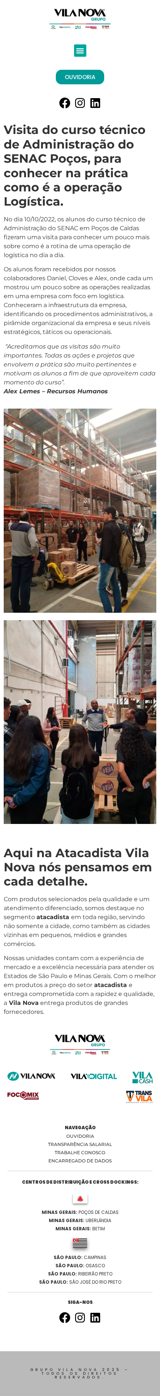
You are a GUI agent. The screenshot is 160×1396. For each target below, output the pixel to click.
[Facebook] (64, 103)
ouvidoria (80, 1136)
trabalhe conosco (80, 1152)
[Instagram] (80, 103)
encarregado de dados (80, 1161)
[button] (80, 50)
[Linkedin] (95, 103)
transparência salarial (80, 1144)
